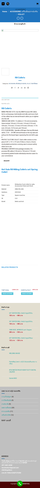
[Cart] (37, 4)
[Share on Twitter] (18, 87)
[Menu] (3, 3)
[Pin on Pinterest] (24, 87)
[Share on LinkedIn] (28, 87)
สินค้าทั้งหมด (34, 84)
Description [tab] (5, 100)
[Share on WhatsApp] (11, 87)
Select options (7, 293)
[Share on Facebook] (15, 87)
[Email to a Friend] (21, 87)
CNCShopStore (7, 470)
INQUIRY (6, 161)
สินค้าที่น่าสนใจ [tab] (6, 103)
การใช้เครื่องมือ (6, 400)
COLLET (21, 14)
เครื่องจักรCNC (6, 415)
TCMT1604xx (5, 290)
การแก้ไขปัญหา (6, 397)
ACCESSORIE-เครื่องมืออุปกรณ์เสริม (24, 11)
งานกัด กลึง (5, 404)
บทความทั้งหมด (6, 408)
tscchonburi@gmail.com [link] (10, 468)
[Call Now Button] (20, 483)
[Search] (7, 3)
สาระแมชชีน (6, 411)
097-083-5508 (7, 465)
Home (4, 11)
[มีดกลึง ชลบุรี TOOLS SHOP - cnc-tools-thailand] (20, 4)
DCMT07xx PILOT (26, 290)
